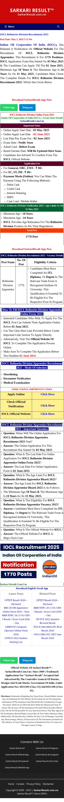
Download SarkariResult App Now (32, 99)
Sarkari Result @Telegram (47, 748)
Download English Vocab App (32, 588)
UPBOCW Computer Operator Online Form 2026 (16, 630)
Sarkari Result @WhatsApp (17, 754)
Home (11, 783)
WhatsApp (9, 107)
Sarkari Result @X (17, 748)
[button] (58, 26)
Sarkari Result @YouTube (47, 761)
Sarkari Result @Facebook (17, 761)
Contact (20, 783)
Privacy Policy (33, 783)
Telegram (27, 107)
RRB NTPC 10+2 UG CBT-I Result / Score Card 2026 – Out (16, 619)
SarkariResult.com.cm (32, 121)
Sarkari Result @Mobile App (17, 767)
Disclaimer (48, 783)
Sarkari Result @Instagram (47, 754)
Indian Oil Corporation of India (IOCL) (28, 44)
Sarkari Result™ (32, 10)
